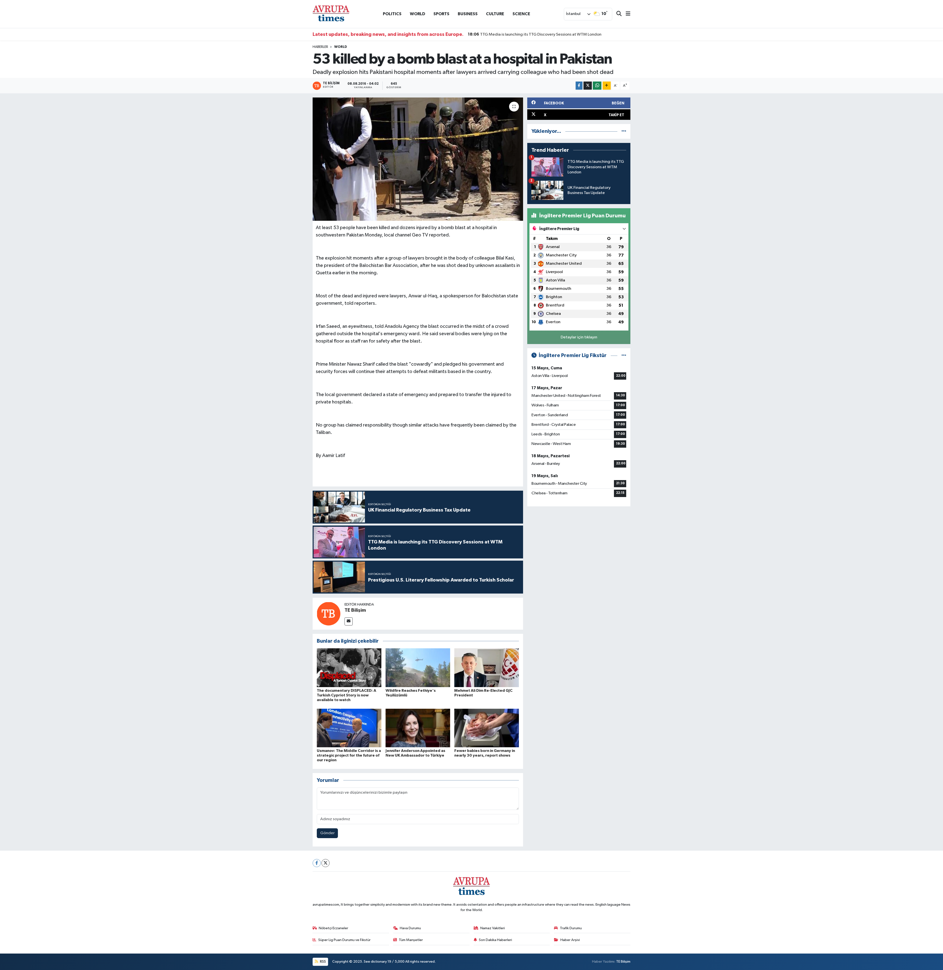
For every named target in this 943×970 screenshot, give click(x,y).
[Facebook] (317, 863)
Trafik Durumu (571, 928)
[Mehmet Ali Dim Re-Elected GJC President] (486, 667)
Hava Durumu (410, 928)
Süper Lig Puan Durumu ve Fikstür (344, 940)
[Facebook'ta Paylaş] (579, 86)
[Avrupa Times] (331, 14)
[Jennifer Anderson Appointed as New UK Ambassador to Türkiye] (418, 728)
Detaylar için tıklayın (579, 337)
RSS (322, 961)
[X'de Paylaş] (587, 86)
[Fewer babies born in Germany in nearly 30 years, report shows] (486, 728)
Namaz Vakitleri (492, 928)
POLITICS (392, 14)
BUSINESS (468, 14)
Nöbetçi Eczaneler (333, 928)
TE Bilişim (355, 610)
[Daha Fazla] (607, 86)
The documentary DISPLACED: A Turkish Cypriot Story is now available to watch (346, 695)
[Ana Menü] (626, 14)
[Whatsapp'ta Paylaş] (597, 86)
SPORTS (441, 14)
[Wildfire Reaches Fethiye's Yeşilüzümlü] (418, 667)
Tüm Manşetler (411, 940)
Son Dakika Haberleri (495, 940)
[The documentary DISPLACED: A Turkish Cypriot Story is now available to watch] (349, 667)
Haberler (320, 47)
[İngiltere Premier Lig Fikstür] (624, 355)
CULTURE (495, 14)
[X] (325, 863)
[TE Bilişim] (328, 613)
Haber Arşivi (570, 940)
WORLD (417, 14)
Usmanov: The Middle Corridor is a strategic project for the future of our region (349, 755)
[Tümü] (624, 131)
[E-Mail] (349, 621)
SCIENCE (521, 14)
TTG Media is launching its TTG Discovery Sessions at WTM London (534, 34)
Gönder (327, 833)
